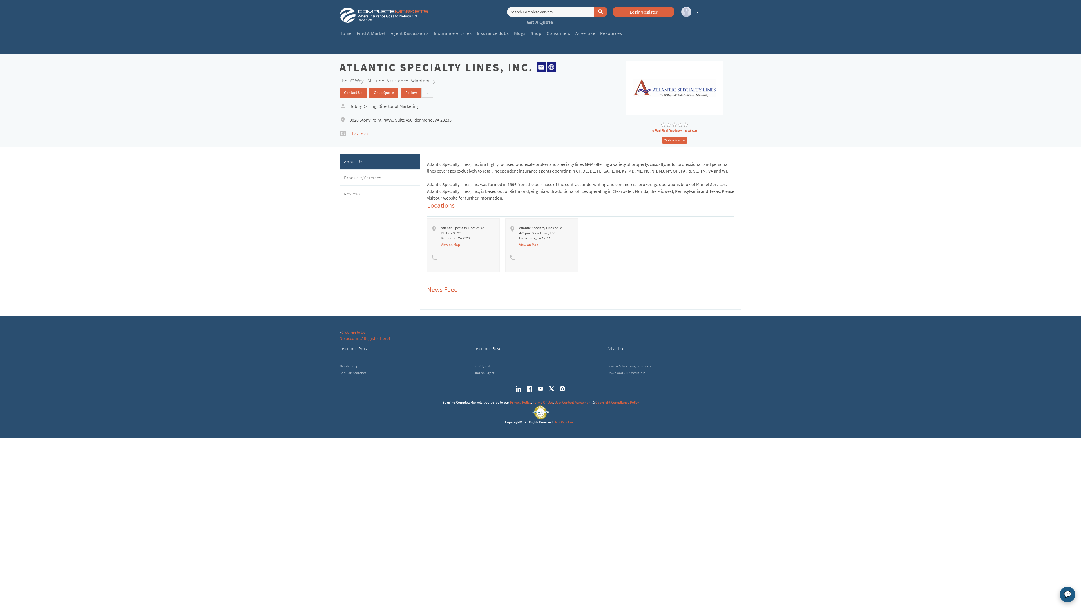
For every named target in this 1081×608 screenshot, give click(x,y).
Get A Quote (540, 22)
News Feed (442, 289)
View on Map (450, 244)
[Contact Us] (541, 66)
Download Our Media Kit (626, 372)
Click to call (360, 134)
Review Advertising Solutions (629, 366)
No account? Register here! (365, 338)
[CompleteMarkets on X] (551, 389)
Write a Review (674, 140)
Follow (411, 92)
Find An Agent (484, 372)
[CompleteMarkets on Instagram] (562, 389)
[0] (663, 125)
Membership (349, 366)
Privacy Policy (520, 402)
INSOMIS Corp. (565, 422)
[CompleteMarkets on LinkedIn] (518, 389)
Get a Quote (384, 92)
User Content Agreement (573, 402)
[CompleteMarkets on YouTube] (540, 389)
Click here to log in (355, 332)
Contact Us (353, 92)
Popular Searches (353, 372)
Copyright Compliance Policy (617, 402)
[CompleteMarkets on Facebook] (529, 389)
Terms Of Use (543, 402)
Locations (441, 205)
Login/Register (644, 12)
